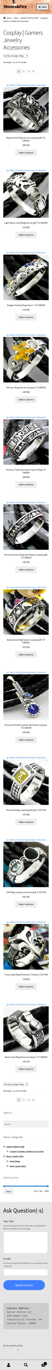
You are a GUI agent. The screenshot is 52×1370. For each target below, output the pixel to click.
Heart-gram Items (18, 1166)
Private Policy (10, 1349)
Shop (16, 18)
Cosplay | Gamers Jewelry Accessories (27, 1151)
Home (9, 18)
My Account (8, 1365)
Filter (8, 1191)
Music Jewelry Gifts (15, 1156)
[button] (26, 85)
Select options (26, 152)
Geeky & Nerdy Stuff (29, 18)
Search (26, 1365)
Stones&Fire (15, 6)
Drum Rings (15, 1161)
